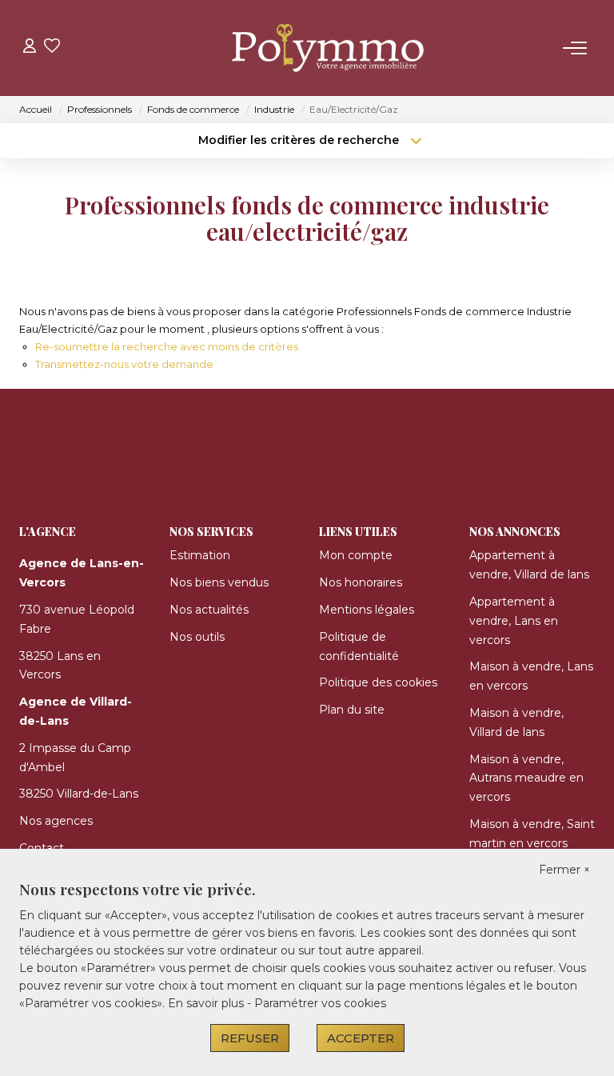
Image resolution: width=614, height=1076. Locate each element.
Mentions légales (366, 609)
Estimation (199, 555)
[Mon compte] (29, 47)
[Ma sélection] (52, 47)
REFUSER (250, 1038)
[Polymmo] (312, 48)
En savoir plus (207, 1003)
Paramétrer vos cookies (320, 1003)
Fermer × (564, 869)
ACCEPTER (360, 1038)
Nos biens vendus (219, 582)
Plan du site (352, 709)
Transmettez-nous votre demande (124, 364)
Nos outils (197, 637)
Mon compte (356, 555)
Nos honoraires (360, 582)
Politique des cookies (378, 682)
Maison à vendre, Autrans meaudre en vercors (526, 778)
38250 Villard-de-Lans (78, 793)
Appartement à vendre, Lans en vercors (513, 620)
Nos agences (56, 821)
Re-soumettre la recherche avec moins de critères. (168, 346)
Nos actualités (209, 609)
